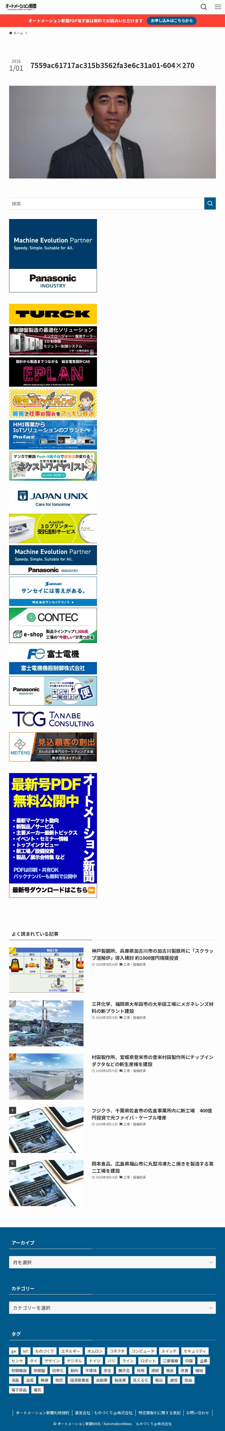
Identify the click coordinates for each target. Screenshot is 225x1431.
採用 (140, 1370)
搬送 (170, 1370)
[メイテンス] (53, 759)
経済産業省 (79, 1380)
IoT (25, 1351)
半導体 (91, 1370)
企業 (203, 1360)
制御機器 (19, 1370)
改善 (184, 1370)
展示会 (124, 1370)
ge (13, 1351)
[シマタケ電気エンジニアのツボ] (53, 416)
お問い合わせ (197, 1412)
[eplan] (53, 384)
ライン (128, 1360)
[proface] (53, 447)
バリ (111, 1360)
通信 (174, 1380)
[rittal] (53, 353)
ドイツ (94, 1360)
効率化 (58, 1370)
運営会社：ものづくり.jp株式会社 (103, 1412)
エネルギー (70, 1351)
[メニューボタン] (218, 7)
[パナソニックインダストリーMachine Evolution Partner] (53, 572)
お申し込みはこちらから (172, 20)
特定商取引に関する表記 (159, 1412)
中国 (189, 1360)
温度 (30, 1380)
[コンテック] (53, 640)
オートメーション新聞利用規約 (42, 1412)
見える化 (140, 1380)
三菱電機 (170, 1360)
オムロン (95, 1351)
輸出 (159, 1380)
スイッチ (169, 1351)
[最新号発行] (53, 895)
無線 (44, 1380)
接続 (155, 1370)
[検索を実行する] (210, 203)
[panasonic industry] (53, 290)
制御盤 (39, 1370)
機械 (199, 1370)
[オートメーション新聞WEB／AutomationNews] (20, 7)
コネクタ (117, 1351)
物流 (59, 1380)
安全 (107, 1370)
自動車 (102, 1380)
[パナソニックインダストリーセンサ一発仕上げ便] (53, 703)
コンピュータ (143, 1351)
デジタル (74, 1360)
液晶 (15, 1380)
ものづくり (44, 1351)
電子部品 (19, 1390)
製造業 (120, 1380)
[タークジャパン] (53, 322)
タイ (34, 1360)
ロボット (148, 1360)
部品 (188, 1380)
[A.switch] (53, 541)
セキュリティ (195, 1351)
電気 (37, 1390)
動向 (74, 1370)
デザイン (52, 1360)
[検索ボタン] (204, 7)
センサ (17, 1360)
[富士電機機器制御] (53, 672)
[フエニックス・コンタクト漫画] (53, 478)
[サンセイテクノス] (53, 603)
